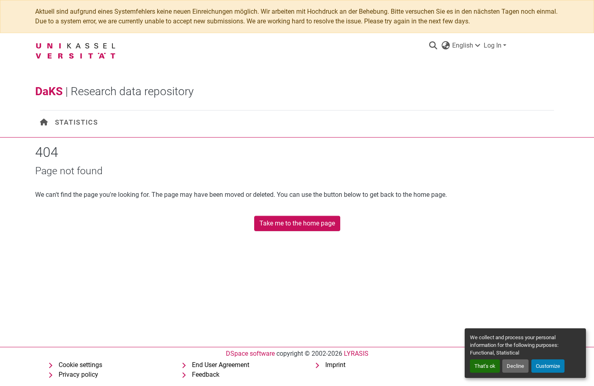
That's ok (484, 366)
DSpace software (250, 353)
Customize (548, 366)
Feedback (205, 374)
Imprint (335, 365)
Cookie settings (80, 365)
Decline (515, 366)
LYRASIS (356, 353)
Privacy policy (78, 374)
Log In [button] (493, 45)
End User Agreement (220, 365)
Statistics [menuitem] (76, 122)
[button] (433, 45)
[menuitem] (44, 122)
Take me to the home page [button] (297, 223)
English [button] (463, 45)
